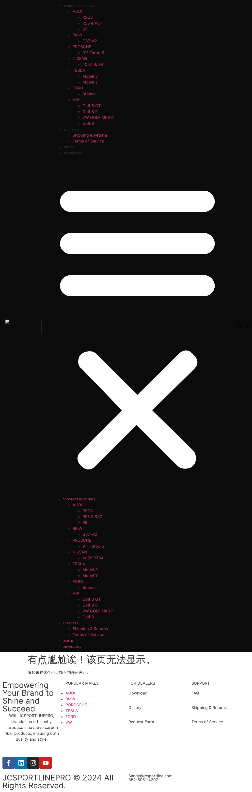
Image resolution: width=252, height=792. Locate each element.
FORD (78, 87)
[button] (137, 326)
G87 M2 (89, 40)
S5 (84, 29)
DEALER (69, 147)
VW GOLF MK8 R (98, 117)
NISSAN (80, 58)
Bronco (89, 93)
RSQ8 (87, 17)
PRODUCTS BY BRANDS (80, 6)
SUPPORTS (71, 129)
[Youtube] (45, 763)
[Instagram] (33, 763)
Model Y (90, 82)
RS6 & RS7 (92, 23)
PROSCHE (82, 46)
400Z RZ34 (92, 64)
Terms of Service (88, 141)
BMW (77, 34)
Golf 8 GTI (92, 105)
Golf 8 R (90, 111)
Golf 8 (88, 123)
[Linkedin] (21, 763)
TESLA (79, 70)
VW (76, 99)
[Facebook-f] (8, 763)
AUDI (77, 11)
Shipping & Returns (90, 135)
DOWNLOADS (73, 153)
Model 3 (90, 76)
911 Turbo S (93, 52)
